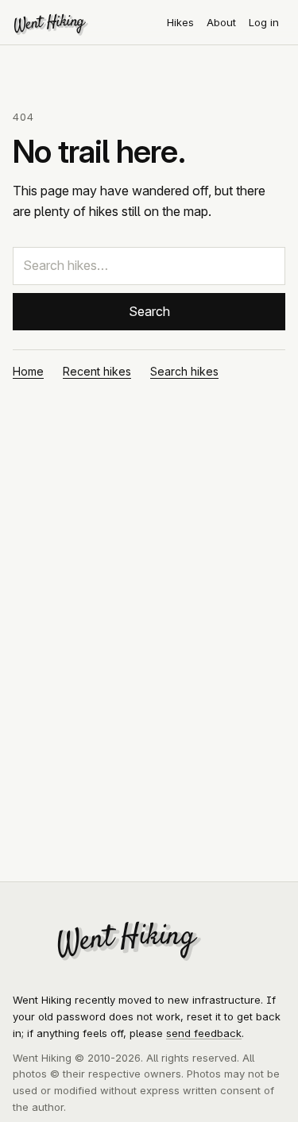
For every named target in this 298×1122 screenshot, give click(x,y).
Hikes (180, 22)
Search (149, 311)
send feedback (204, 1033)
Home (28, 371)
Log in (264, 22)
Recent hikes (97, 371)
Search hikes (184, 371)
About (221, 22)
